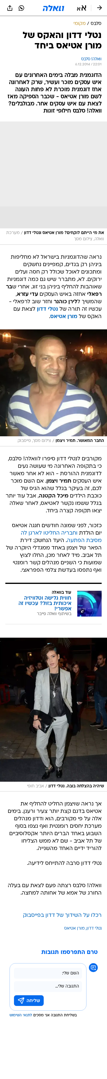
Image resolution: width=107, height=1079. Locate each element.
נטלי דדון (47, 309)
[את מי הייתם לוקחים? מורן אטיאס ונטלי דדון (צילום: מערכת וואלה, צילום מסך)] (53, 183)
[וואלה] (53, 8)
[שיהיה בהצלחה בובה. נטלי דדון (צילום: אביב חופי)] (53, 715)
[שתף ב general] (10, 8)
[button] (81, 8)
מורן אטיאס (63, 317)
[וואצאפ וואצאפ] (21, 8)
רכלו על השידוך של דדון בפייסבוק (62, 915)
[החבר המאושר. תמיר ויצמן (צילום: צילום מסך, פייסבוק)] (53, 387)
